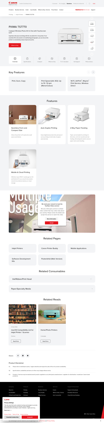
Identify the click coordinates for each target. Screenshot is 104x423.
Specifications (27, 61)
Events (54, 390)
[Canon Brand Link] (13, 3)
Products (11, 9)
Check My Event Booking (73, 395)
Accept (51, 222)
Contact (61, 9)
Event (27, 9)
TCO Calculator (64, 61)
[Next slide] (91, 18)
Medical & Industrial (78, 3)
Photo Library (89, 61)
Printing (25, 390)
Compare (39, 61)
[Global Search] (89, 3)
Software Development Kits (21, 259)
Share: (11, 356)
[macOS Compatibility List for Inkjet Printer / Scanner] (22, 324)
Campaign (43, 336)
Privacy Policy (51, 420)
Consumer (55, 3)
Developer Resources (73, 392)
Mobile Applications (78, 248)
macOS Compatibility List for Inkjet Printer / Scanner (22, 331)
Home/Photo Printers (49, 330)
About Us (11, 390)
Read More (16, 341)
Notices (13, 336)
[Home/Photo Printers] (52, 324)
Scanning (25, 392)
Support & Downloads (73, 390)
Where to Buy (14, 45)
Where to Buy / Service (44, 9)
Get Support (77, 61)
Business (69, 3)
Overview (15, 61)
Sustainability (12, 392)
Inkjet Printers (17, 248)
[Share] (18, 355)
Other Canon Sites (90, 414)
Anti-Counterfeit (57, 395)
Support (93, 9)
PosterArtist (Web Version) (51, 258)
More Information (51, 219)
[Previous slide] (91, 54)
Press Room (54, 9)
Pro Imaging (62, 3)
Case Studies (33, 9)
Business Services (19, 9)
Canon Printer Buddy (49, 248)
